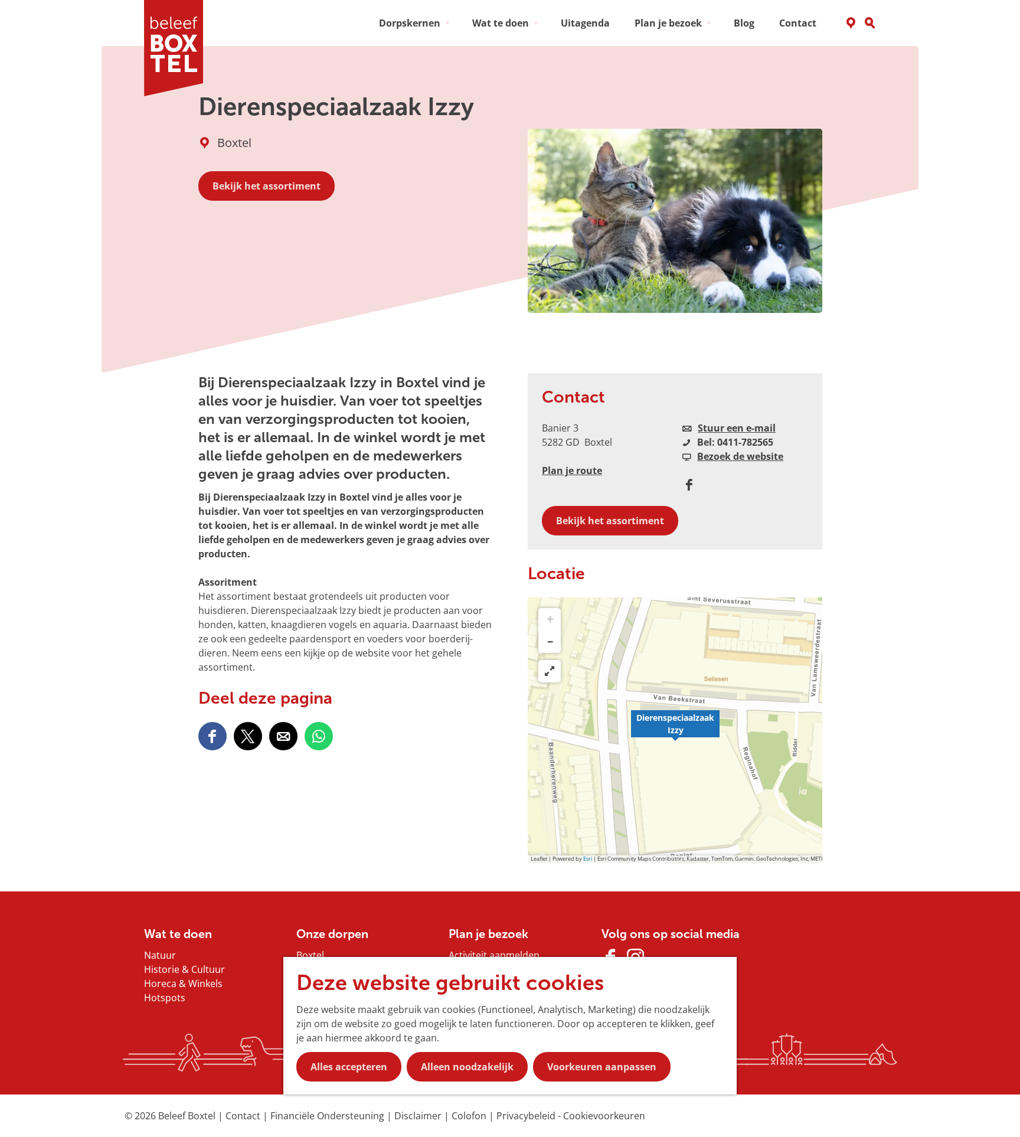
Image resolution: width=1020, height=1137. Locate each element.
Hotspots (164, 997)
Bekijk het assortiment (266, 185)
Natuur (160, 955)
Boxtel (310, 955)
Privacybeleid (527, 1115)
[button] (675, 730)
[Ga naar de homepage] (177, 48)
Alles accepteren (348, 1066)
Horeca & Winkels (183, 983)
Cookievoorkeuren (604, 1115)
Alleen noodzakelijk (467, 1066)
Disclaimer (419, 1115)
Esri (587, 858)
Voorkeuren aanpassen (601, 1066)
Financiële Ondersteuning (328, 1115)
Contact (244, 1115)
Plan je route (572, 470)
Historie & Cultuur (184, 969)
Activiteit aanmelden (494, 955)
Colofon (470, 1115)
